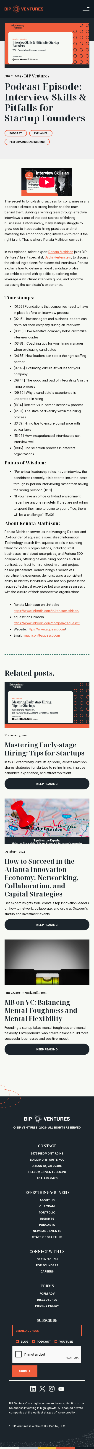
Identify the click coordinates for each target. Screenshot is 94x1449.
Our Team (47, 1206)
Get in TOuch (47, 1259)
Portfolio (47, 1212)
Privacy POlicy (47, 1306)
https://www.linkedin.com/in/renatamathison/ (46, 611)
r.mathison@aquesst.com (41, 635)
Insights (47, 1218)
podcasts (47, 1224)
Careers (47, 1271)
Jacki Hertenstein (58, 257)
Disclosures (47, 1299)
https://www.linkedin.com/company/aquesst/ (47, 623)
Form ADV (47, 1293)
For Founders (47, 1265)
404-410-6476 (47, 1178)
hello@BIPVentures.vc (47, 1172)
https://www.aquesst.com (46, 629)
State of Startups (47, 1237)
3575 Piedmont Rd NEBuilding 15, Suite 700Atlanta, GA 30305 (47, 1159)
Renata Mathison (60, 252)
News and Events (47, 1231)
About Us (47, 1200)
